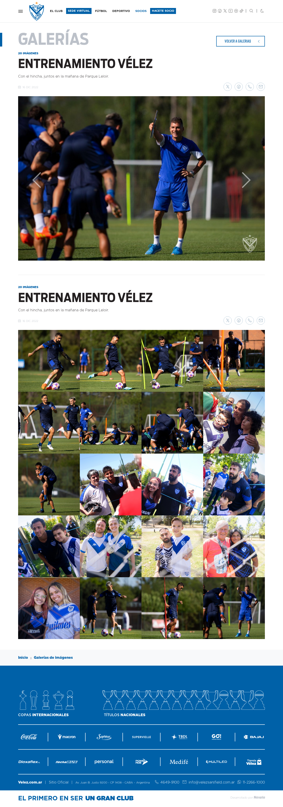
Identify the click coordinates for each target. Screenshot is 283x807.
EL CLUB (56, 11)
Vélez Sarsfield (37, 11)
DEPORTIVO (121, 11)
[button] (228, 87)
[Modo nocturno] (258, 11)
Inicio (23, 657)
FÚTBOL (101, 11)
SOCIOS (141, 11)
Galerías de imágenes (53, 657)
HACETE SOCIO (163, 11)
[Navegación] (20, 11)
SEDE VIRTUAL (79, 11)
